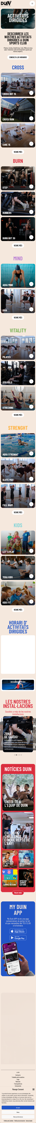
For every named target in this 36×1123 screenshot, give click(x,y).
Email (4, 1004)
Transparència (18, 1084)
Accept (18, 1108)
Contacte (18, 1075)
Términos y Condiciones (19, 1047)
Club (4, 1019)
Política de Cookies (8, 1120)
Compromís (18, 1086)
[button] (33, 1089)
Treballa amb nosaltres (18, 1077)
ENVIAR (16, 1059)
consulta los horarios (18, 57)
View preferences (18, 1117)
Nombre (5, 997)
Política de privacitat (19, 1120)
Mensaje (5, 1028)
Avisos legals (29, 1120)
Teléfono (5, 1012)
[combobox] (18, 1023)
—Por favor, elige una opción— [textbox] (14, 1023)
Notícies (18, 1082)
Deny (18, 1112)
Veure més (18, 152)
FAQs (18, 1079)
